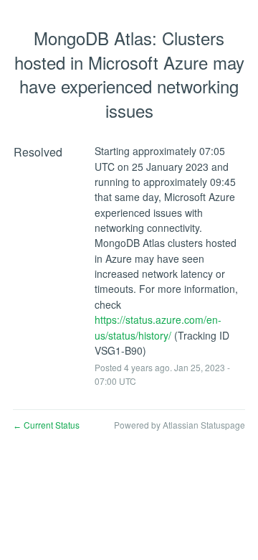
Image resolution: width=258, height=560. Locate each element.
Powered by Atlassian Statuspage (179, 425)
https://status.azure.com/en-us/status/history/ (158, 327)
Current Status (46, 425)
